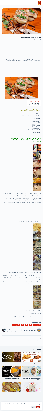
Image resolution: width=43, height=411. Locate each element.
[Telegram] (22, 325)
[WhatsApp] (18, 325)
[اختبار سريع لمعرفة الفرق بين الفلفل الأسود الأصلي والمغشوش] (31, 371)
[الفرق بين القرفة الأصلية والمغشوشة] (31, 357)
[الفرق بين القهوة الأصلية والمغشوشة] (11, 357)
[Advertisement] (21, 49)
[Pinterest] (30, 325)
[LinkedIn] (26, 325)
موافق (38, 407)
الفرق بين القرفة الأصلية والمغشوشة (34, 364)
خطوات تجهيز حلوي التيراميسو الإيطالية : (33, 104)
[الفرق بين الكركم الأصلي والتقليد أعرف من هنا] (11, 371)
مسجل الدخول (33, 340)
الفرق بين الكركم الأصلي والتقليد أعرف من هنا (13, 378)
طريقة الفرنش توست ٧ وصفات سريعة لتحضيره (12, 394)
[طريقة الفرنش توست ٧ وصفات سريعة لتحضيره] (11, 387)
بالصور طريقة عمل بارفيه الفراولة (35, 394)
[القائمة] (4, 3)
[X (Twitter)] (35, 325)
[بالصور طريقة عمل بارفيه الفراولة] (31, 387)
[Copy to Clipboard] (14, 325)
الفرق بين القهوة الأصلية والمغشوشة (14, 364)
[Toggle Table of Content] (38, 102)
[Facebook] (39, 325)
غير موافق (33, 407)
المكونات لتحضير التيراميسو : (35, 103)
